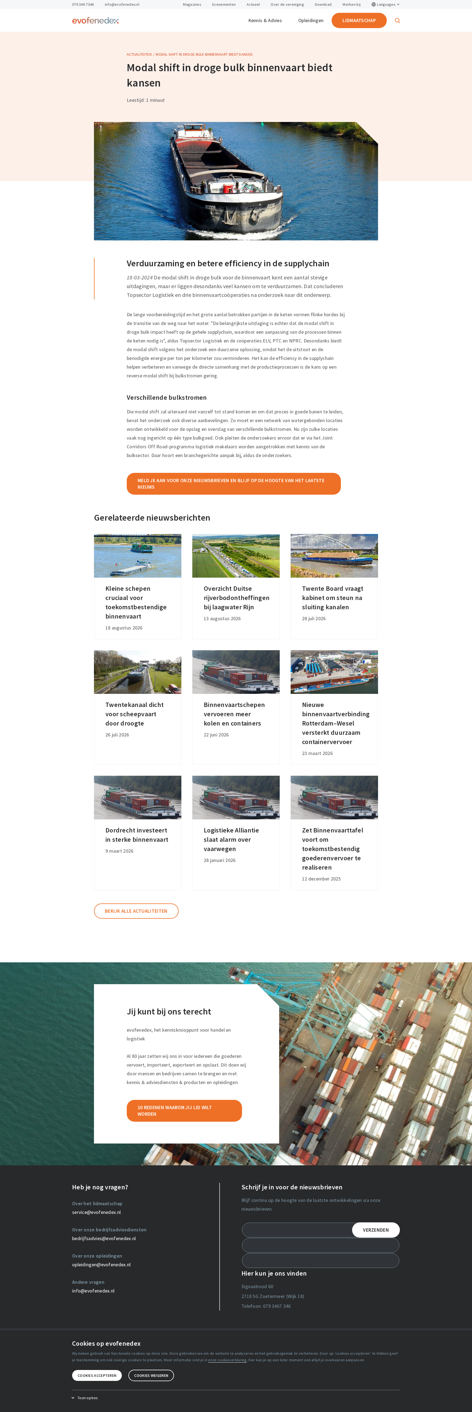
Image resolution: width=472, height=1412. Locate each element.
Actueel (253, 4)
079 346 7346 (83, 4)
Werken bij (352, 4)
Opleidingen (310, 20)
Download (323, 4)
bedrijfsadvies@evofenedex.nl (104, 1238)
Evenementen (224, 4)
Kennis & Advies (265, 20)
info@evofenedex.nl (122, 4)
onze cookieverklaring (227, 1359)
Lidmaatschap (359, 20)
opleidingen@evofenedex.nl (101, 1264)
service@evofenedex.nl (96, 1212)
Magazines (192, 4)
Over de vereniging (287, 4)
